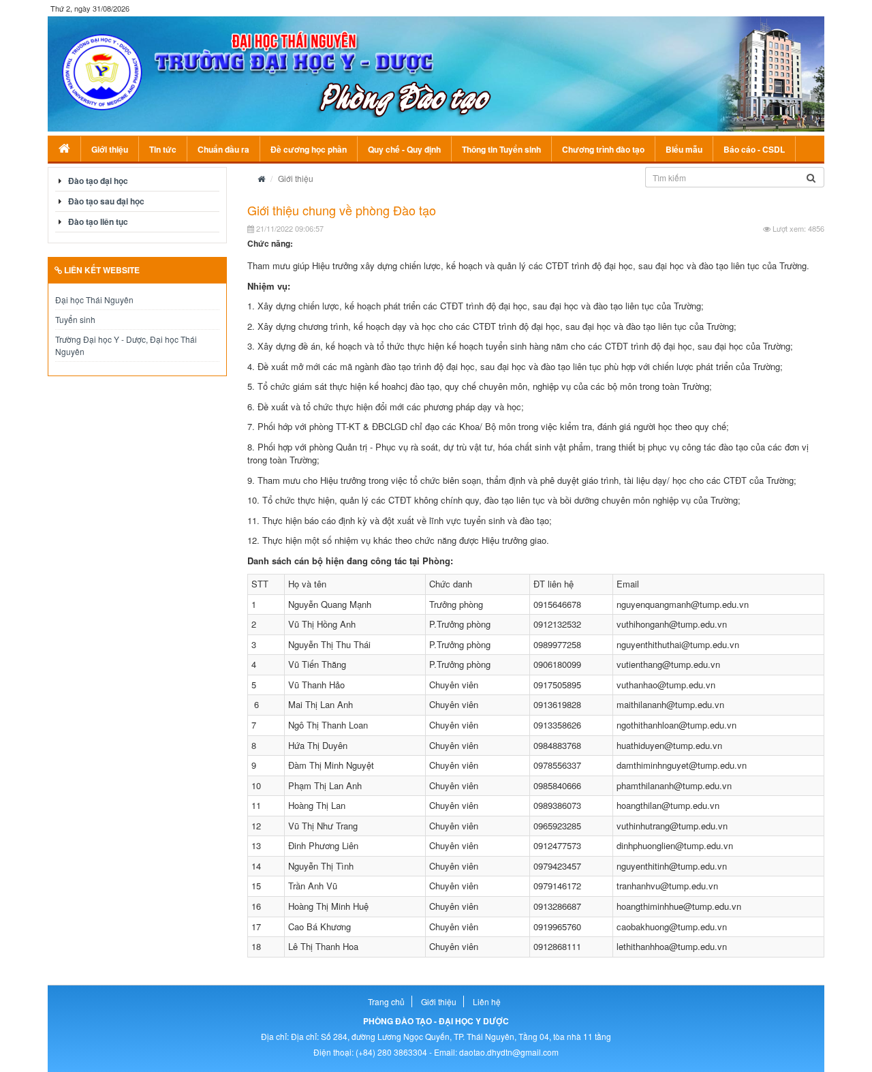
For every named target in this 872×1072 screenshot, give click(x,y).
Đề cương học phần (308, 149)
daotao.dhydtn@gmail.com (509, 1052)
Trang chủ (386, 1001)
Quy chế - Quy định (404, 149)
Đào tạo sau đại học (106, 201)
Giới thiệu (109, 149)
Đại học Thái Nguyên (94, 299)
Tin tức (162, 149)
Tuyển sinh (75, 319)
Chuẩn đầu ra (223, 149)
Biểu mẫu (684, 149)
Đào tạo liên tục (98, 221)
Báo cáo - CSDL (754, 149)
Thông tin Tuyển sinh (501, 149)
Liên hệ (487, 1001)
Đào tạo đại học (98, 180)
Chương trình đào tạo (603, 149)
